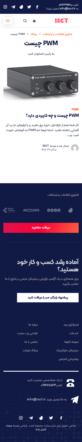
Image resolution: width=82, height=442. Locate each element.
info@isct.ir (67, 9)
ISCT (46, 146)
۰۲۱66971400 (66, 5)
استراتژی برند (71, 324)
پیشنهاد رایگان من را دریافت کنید (48, 297)
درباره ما (33, 324)
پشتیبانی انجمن (68, 359)
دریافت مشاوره (41, 227)
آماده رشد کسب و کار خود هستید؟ (48, 266)
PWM (75, 109)
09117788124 (48, 385)
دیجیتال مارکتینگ (67, 350)
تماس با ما (31, 342)
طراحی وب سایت (27, 333)
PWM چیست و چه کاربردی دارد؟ (52, 116)
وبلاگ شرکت (30, 350)
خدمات (74, 333)
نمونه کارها (71, 342)
